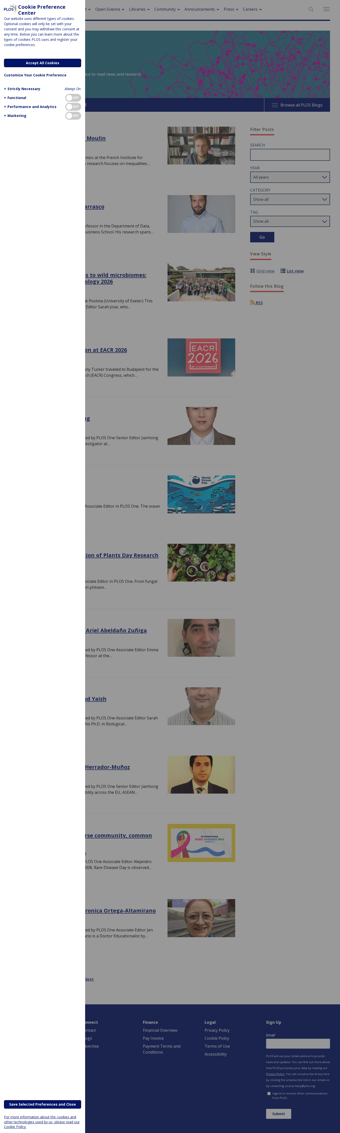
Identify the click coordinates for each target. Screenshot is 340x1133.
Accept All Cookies (42, 62)
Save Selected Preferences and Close (42, 1104)
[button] (22, 88)
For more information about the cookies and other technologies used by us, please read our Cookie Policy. (42, 1122)
